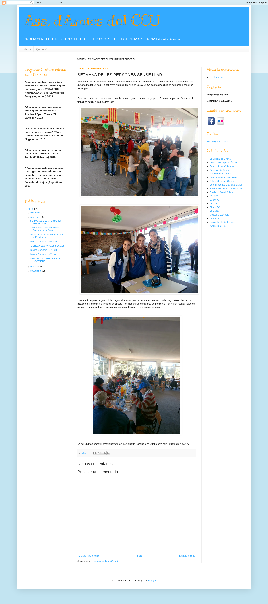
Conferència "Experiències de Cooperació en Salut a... (45, 229)
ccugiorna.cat (216, 77)
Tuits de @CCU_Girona (218, 141)
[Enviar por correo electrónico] (94, 453)
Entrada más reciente (89, 556)
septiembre (36, 271)
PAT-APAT (214, 196)
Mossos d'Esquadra (219, 214)
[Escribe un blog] (98, 453)
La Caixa (214, 211)
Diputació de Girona (220, 170)
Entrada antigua (187, 556)
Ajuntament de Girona (220, 173)
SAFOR (213, 203)
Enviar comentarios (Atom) (105, 561)
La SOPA (214, 200)
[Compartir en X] (101, 453)
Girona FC (215, 207)
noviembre (36, 217)
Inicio (139, 556)
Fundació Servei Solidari (222, 192)
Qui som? (41, 49)
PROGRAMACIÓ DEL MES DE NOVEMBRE (45, 259)
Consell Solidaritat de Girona (224, 177)
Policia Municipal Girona (222, 181)
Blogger (152, 580)
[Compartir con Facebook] (105, 453)
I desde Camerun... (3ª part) (43, 254)
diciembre (35, 212)
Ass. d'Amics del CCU (92, 20)
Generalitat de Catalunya (222, 166)
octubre (34, 266)
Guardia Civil (216, 218)
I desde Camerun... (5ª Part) (43, 241)
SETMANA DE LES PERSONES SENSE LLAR (46, 222)
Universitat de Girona (220, 159)
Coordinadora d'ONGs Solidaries (226, 185)
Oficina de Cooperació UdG (223, 162)
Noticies (26, 49)
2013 (31, 209)
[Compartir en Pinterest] (108, 453)
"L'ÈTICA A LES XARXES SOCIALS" (47, 246)
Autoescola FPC (218, 226)
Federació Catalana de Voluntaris (226, 188)
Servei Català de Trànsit (222, 222)
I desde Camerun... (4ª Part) (43, 250)
